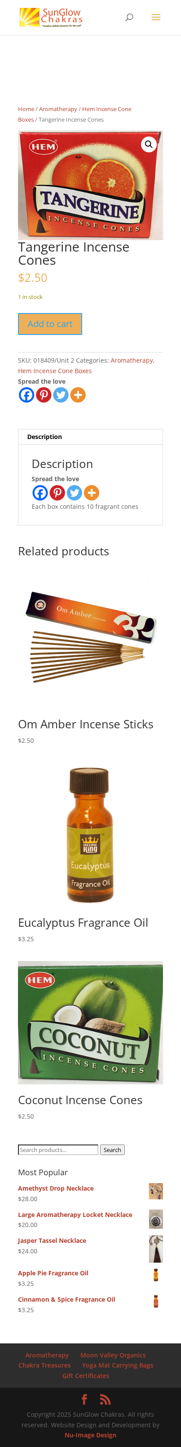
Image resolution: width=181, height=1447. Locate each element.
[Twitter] (61, 395)
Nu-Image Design (90, 1435)
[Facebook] (26, 395)
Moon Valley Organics (113, 1355)
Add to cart (50, 324)
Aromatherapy (58, 109)
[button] (149, 144)
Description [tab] (44, 436)
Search (112, 1150)
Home (26, 109)
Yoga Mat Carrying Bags (117, 1365)
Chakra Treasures (44, 1365)
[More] (78, 395)
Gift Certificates (85, 1375)
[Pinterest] (43, 395)
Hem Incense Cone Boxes (55, 371)
